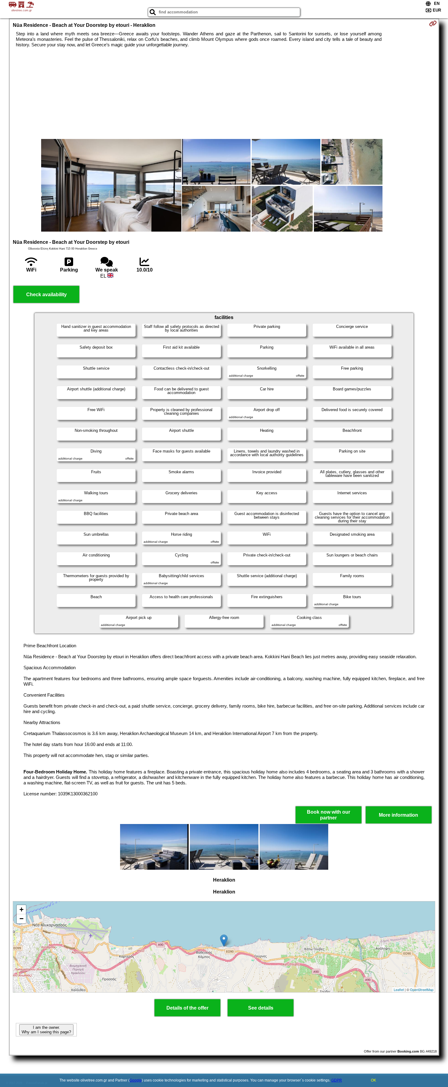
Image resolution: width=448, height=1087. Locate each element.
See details (260, 1008)
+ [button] (21, 909)
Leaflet (399, 989)
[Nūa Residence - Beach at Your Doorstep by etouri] (111, 186)
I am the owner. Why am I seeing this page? (46, 1029)
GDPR (336, 1080)
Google (136, 1080)
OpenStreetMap (421, 989)
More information (398, 815)
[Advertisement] (224, 93)
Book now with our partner (328, 814)
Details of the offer (187, 1008)
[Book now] (433, 23)
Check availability (46, 294)
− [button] (21, 918)
